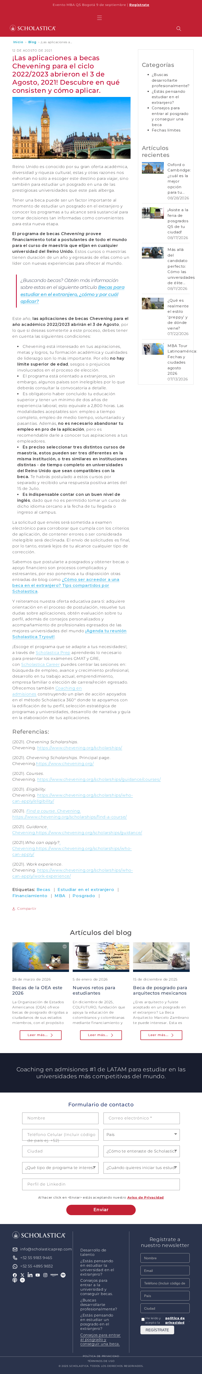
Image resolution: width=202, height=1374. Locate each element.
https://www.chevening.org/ (65, 763)
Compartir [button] (26, 908)
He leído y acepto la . (167, 1320)
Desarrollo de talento (93, 1252)
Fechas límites (166, 130)
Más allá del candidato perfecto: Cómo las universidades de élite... (181, 266)
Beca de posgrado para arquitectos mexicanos (160, 990)
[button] (99, 17)
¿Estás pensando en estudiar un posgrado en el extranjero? (96, 1322)
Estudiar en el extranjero (85, 889)
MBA (60, 895)
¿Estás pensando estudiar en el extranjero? (168, 97)
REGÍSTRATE (157, 1330)
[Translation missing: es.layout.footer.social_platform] (54, 1275)
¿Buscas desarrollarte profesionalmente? (171, 80)
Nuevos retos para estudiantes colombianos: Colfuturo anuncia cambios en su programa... (100, 998)
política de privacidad (175, 1320)
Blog (32, 42)
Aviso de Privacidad (145, 1197)
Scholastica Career (40, 664)
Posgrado (83, 895)
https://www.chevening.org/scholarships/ (79, 747)
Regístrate (139, 5)
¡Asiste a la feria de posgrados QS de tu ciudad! (178, 220)
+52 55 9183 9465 (36, 1257)
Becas (43, 889)
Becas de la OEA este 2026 (37, 990)
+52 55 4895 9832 (36, 1266)
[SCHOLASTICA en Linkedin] (30, 1275)
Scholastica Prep (53, 652)
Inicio (18, 42)
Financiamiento (29, 895)
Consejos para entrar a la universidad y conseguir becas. (96, 1287)
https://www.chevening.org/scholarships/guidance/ (89, 832)
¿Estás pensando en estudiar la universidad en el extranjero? (97, 1268)
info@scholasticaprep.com (46, 1249)
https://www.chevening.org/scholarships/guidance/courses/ (99, 779)
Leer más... (38, 1035)
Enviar (101, 1209)
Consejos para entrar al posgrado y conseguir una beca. (100, 1339)
